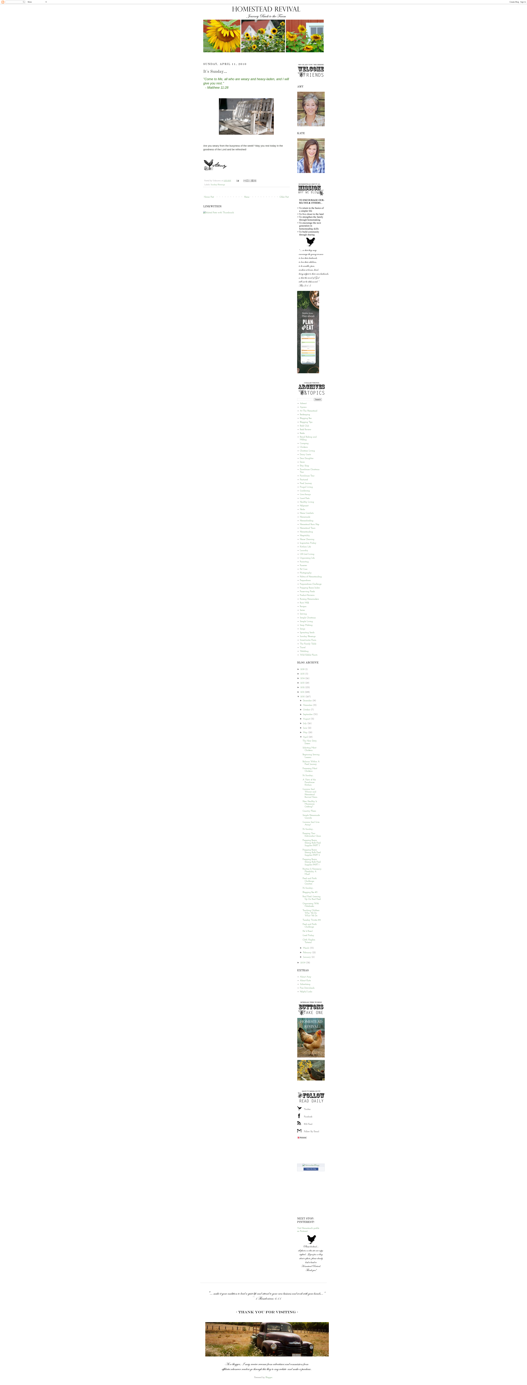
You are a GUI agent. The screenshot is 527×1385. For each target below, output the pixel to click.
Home (246, 197)
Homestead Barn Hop (309, 524)
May (305, 732)
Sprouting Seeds (307, 632)
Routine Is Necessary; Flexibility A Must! (312, 871)
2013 (302, 683)
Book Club (304, 426)
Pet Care (303, 569)
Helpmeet (304, 506)
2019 (302, 669)
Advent (303, 403)
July (305, 723)
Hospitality (305, 535)
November (308, 705)
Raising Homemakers (309, 599)
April (306, 737)
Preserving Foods (307, 591)
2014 (302, 678)
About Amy (305, 977)
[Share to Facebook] (252, 180)
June (305, 728)
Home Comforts (307, 513)
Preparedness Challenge (311, 584)
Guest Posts (304, 498)
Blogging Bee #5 (310, 892)
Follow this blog (311, 1169)
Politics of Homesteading (311, 577)
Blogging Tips (306, 422)
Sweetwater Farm (308, 640)
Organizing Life (307, 558)
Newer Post (209, 197)
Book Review (305, 429)
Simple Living (306, 621)
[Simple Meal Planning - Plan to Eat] (308, 373)
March (306, 948)
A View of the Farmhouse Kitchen (309, 782)
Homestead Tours (307, 528)
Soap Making (306, 625)
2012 (302, 687)
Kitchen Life (305, 547)
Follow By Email (311, 1131)
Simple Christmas (308, 618)
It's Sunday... (308, 775)
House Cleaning (307, 539)
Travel (302, 647)
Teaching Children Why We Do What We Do (311, 913)
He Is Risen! (308, 931)
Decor (302, 462)
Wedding (304, 651)
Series (302, 610)
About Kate (305, 980)
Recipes (303, 606)
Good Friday (308, 935)
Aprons (303, 407)
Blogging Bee (306, 418)
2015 (302, 674)
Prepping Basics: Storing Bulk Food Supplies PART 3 (312, 843)
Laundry (304, 550)
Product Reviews (307, 595)
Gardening (305, 491)
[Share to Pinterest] (255, 180)
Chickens (304, 447)
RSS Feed (308, 1124)
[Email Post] (237, 181)
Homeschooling (306, 521)
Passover (303, 565)
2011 (302, 692)
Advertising (305, 984)
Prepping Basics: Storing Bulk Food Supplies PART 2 (312, 852)
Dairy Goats (305, 454)
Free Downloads (307, 988)
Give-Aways (305, 494)
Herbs (302, 509)
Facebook (308, 1117)
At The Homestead (308, 411)
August (307, 719)
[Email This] (244, 180)
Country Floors (309, 811)
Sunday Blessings (218, 185)
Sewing (303, 614)
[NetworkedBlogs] (310, 1165)
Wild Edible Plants (308, 655)
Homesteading (306, 532)
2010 (302, 697)
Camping (304, 443)
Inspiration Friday (308, 543)
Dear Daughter (306, 458)
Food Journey (306, 483)
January (307, 957)
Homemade (305, 517)
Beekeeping (305, 414)
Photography (306, 573)
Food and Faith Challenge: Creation (310, 881)
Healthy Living (307, 502)
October (307, 710)
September (308, 714)
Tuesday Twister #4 (312, 920)
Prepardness (305, 580)
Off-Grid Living (307, 554)
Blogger (269, 1377)
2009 (303, 963)
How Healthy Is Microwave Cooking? (310, 804)
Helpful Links (306, 992)
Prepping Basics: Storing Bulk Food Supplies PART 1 (312, 862)
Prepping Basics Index (310, 588)
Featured (304, 480)
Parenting (304, 562)
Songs (302, 629)
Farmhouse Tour (307, 476)
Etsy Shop (304, 466)
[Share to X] (250, 180)
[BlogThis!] (247, 180)
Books (302, 433)
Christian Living (307, 451)
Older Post (284, 197)
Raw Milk (304, 603)
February (307, 952)
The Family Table (308, 644)
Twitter (307, 1109)
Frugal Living (306, 487)
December (307, 701)
